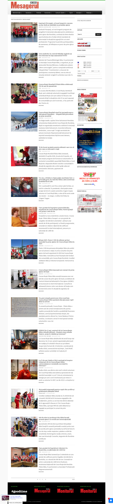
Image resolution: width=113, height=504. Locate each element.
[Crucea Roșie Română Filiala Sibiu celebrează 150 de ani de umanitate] (24, 93)
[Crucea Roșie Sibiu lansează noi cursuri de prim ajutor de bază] (24, 279)
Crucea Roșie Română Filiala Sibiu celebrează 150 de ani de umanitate (56, 85)
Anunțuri (78, 12)
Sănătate (41, 27)
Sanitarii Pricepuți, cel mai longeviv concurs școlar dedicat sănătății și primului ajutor (56, 24)
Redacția (88, 12)
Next (73, 479)
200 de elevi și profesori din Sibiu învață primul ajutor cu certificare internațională (55, 418)
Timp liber (48, 336)
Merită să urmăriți (82, 80)
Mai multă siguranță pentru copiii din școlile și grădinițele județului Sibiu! (56, 390)
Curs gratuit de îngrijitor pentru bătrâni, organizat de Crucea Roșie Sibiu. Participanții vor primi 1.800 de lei (56, 209)
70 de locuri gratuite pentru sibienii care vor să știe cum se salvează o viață (56, 148)
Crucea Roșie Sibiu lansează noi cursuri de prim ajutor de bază (56, 271)
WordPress (89, 501)
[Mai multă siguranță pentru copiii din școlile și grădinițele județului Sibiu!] (24, 398)
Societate (28, 12)
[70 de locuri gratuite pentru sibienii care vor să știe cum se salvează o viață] (24, 156)
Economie (47, 12)
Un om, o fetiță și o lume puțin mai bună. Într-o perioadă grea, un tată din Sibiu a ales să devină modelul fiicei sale (56, 179)
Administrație (16, 12)
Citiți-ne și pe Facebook (84, 20)
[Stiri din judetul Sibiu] (25, 5)
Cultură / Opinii (60, 12)
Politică (38, 12)
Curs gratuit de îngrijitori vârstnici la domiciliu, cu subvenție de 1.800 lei (53, 449)
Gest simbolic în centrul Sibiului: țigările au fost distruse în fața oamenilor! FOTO (55, 55)
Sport (71, 12)
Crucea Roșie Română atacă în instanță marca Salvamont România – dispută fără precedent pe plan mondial (56, 114)
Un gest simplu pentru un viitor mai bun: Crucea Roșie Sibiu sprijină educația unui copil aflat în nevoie (56, 300)
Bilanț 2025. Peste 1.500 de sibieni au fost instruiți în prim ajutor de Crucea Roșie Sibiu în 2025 (56, 242)
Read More (41, 46)
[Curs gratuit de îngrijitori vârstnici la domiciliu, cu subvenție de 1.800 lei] (24, 457)
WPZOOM (100, 501)
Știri (50, 27)
